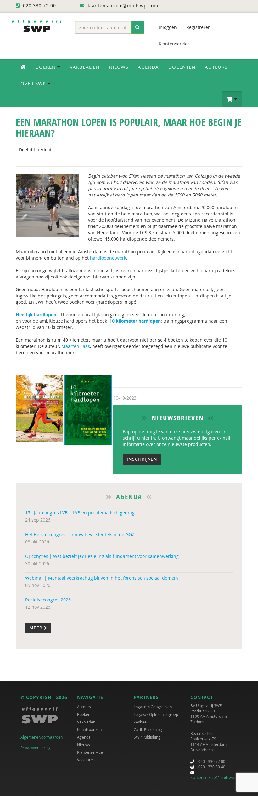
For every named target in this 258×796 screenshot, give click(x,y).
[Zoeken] (137, 27)
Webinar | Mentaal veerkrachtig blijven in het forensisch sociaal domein (101, 578)
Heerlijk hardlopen (36, 315)
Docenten (181, 67)
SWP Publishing (147, 737)
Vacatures (86, 759)
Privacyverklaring (35, 747)
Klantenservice (174, 44)
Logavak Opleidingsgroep (156, 714)
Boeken (83, 714)
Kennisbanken (89, 729)
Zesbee (140, 721)
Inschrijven (142, 459)
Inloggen (168, 27)
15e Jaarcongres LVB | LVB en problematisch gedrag (80, 513)
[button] (232, 99)
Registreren (198, 27)
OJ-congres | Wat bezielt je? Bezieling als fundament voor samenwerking (102, 556)
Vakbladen (84, 67)
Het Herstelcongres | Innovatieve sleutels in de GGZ (79, 534)
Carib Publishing (148, 729)
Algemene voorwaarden (41, 737)
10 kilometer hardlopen (135, 321)
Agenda (148, 67)
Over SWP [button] (34, 83)
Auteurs (216, 67)
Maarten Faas (75, 346)
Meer (36, 628)
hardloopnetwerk (108, 258)
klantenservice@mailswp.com (216, 777)
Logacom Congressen (153, 706)
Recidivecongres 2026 (48, 600)
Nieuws (118, 67)
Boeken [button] (46, 67)
